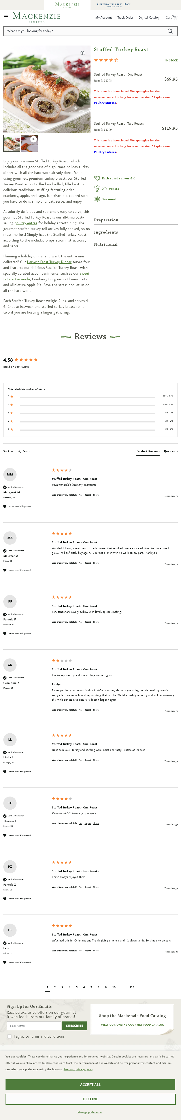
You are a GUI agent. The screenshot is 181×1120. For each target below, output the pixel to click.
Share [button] (96, 495)
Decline (90, 1099)
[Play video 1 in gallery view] (29, 143)
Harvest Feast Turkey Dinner (49, 262)
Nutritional (106, 244)
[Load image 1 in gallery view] (11, 143)
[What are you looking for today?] (170, 31)
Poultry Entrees (105, 103)
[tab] (148, 452)
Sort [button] (6, 451)
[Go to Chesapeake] (113, 5)
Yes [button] (80, 495)
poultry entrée (26, 223)
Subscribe (74, 1026)
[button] (6, 18)
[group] (26, 360)
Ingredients (106, 232)
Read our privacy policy (78, 1069)
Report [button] (88, 495)
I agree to (39, 1036)
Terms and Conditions (47, 1036)
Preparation (106, 220)
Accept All (90, 1085)
